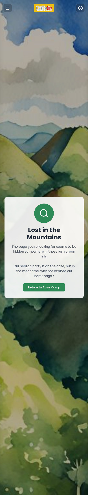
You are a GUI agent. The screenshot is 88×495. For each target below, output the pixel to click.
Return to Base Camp (44, 287)
